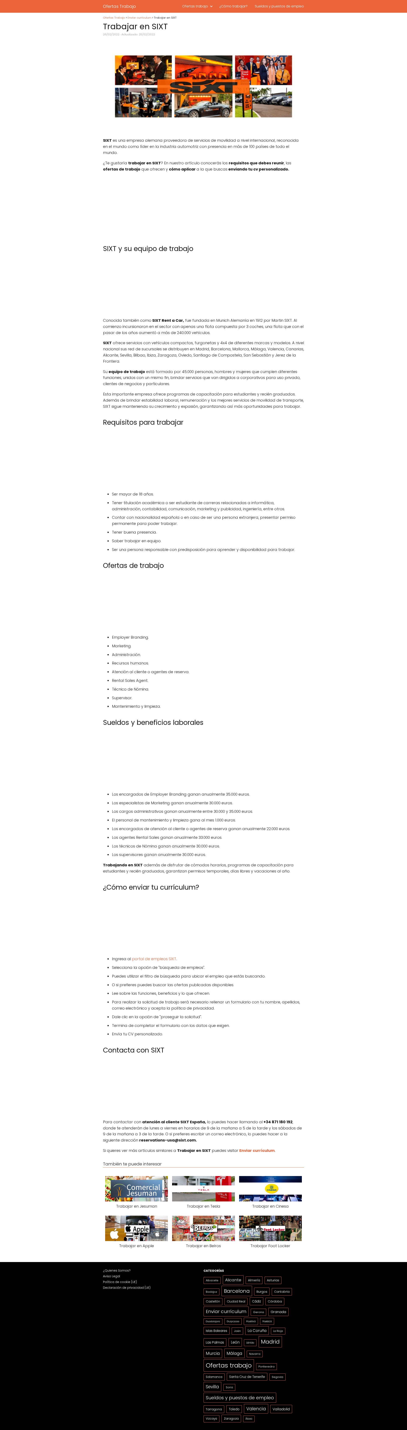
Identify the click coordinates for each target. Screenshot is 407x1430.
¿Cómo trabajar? (233, 6)
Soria (229, 1387)
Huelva (251, 1321)
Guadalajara (213, 1321)
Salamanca (214, 1377)
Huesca (267, 1321)
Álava (248, 1418)
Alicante (233, 1280)
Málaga (234, 1353)
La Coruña (257, 1330)
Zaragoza (231, 1418)
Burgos (261, 1291)
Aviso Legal (111, 1276)
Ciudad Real (236, 1301)
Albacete (212, 1280)
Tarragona (214, 1409)
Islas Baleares (216, 1331)
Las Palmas (215, 1342)
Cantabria (282, 1292)
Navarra (254, 1354)
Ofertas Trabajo (119, 6)
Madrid (270, 1341)
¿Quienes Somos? (117, 1270)
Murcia (213, 1353)
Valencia (256, 1409)
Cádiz (256, 1301)
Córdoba (275, 1301)
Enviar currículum (226, 1311)
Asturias (273, 1280)
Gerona (258, 1312)
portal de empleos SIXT (153, 958)
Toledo (234, 1409)
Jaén (237, 1331)
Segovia (277, 1377)
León (235, 1342)
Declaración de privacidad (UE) (127, 1288)
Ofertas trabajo (195, 6)
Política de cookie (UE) (120, 1282)
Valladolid (281, 1409)
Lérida (250, 1342)
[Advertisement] (203, 206)
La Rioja (278, 1331)
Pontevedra (266, 1366)
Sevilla (212, 1387)
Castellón (213, 1302)
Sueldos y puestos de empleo (279, 6)
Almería (254, 1280)
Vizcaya (211, 1419)
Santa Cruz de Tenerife (247, 1377)
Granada (278, 1311)
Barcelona (237, 1290)
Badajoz (211, 1292)
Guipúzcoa (233, 1321)
